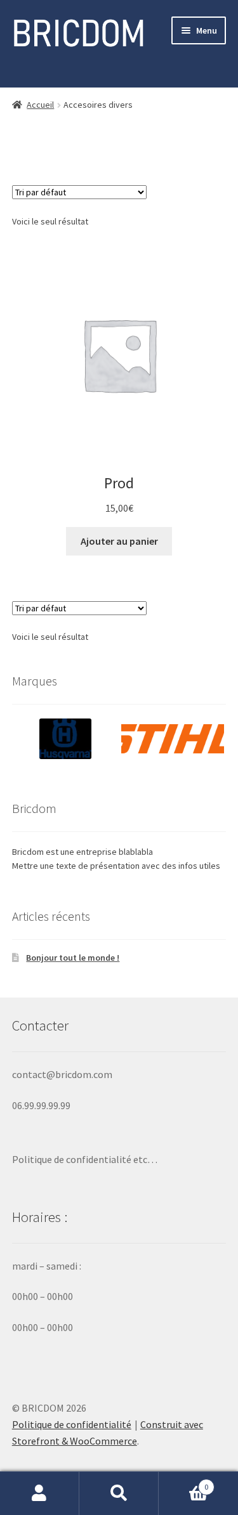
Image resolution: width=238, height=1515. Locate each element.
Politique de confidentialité (71, 1424)
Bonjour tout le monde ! (72, 957)
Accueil (40, 104)
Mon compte (39, 1493)
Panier (183, 1482)
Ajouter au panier (119, 541)
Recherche (119, 1493)
